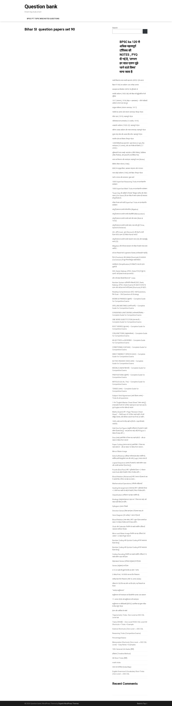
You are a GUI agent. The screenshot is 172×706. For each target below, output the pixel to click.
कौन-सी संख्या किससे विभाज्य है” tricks (123, 278)
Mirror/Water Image (119, 451)
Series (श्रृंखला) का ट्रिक (120, 566)
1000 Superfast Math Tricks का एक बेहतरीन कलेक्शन (129, 189)
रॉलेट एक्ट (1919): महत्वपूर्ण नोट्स (122, 116)
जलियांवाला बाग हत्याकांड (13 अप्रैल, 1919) (125, 121)
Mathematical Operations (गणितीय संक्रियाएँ (127, 483)
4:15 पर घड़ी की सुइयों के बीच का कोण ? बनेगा (125, 570)
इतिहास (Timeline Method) (121, 654)
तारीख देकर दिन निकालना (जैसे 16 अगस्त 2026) (126, 579)
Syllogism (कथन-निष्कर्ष (120, 506)
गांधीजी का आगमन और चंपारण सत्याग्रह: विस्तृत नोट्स (127, 112)
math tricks (116, 662)
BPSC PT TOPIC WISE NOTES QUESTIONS (43, 19)
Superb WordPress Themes (68, 703)
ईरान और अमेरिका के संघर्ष (119, 611)
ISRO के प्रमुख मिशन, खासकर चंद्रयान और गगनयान (127, 168)
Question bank (41, 7)
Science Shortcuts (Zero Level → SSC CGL (127, 629)
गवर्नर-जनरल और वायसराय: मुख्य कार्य (123, 177)
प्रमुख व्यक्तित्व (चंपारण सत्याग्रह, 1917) (124, 107)
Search (115, 28)
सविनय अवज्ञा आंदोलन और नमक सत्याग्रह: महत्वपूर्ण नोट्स (129, 130)
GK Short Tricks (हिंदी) (119, 658)
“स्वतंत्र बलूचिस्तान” (118, 590)
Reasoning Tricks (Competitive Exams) (126, 633)
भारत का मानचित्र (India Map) (121, 667)
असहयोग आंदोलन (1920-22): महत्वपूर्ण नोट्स (125, 125)
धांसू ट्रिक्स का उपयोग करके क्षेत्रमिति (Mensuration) (128, 214)
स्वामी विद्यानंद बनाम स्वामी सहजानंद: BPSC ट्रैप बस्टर (128, 80)
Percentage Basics (119, 638)
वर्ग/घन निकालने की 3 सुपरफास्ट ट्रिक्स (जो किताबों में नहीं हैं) (129, 253)
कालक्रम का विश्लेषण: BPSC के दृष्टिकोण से (125, 89)
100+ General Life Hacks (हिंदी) (123, 649)
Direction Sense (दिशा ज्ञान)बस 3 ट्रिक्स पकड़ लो (127, 511)
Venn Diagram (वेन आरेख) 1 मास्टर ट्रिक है (126, 515)
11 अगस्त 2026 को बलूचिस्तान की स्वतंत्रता (125, 599)
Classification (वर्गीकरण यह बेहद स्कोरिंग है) (125, 495)
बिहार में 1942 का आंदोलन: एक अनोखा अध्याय (125, 85)
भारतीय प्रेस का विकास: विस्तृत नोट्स (123, 139)
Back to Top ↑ (142, 703)
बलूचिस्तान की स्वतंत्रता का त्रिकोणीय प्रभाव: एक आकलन (129, 595)
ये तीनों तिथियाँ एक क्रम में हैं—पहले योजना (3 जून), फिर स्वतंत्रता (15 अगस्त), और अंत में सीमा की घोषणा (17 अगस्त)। (128, 145)
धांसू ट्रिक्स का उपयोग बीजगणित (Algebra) (125, 209)
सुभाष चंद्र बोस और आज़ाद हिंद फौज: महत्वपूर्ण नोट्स (127, 134)
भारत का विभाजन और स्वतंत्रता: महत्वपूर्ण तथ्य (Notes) (128, 159)
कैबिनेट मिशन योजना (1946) (120, 164)
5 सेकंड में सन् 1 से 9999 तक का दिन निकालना (125, 574)
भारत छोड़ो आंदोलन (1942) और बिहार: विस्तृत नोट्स (127, 173)
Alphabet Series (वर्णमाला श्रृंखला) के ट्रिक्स (126, 561)
